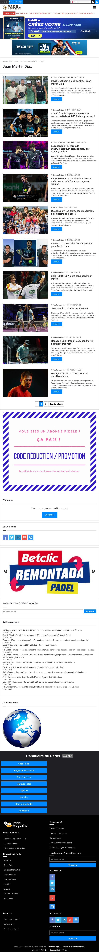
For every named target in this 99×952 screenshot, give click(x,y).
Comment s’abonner (58, 833)
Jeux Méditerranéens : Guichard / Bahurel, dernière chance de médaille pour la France (39, 662)
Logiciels (7, 884)
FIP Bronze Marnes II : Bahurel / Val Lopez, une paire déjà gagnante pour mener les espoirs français (55, 13)
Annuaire (36, 950)
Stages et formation (12, 870)
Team (65, 950)
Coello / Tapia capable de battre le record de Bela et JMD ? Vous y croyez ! (73, 115)
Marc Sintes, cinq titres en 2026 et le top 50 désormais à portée (30, 645)
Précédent (6, 571)
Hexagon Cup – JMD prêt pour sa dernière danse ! (69, 375)
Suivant (93, 571)
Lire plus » (56, 99)
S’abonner (49, 514)
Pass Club (44, 950)
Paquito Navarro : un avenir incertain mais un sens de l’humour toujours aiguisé (71, 181)
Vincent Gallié (58, 207)
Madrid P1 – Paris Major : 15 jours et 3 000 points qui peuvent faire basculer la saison (38, 682)
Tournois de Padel (11, 919)
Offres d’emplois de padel (61, 843)
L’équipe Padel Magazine (14, 848)
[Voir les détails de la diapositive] (49, 572)
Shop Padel (8, 865)
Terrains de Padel (11, 929)
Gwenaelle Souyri (59, 110)
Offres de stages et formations (63, 847)
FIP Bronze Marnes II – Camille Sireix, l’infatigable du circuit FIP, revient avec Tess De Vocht (41, 687)
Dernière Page (56, 404)
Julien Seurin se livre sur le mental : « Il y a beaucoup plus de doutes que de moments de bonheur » (45, 672)
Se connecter (55, 838)
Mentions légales (54, 947)
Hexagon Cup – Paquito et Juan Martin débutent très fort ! (72, 342)
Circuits (7, 889)
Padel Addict (9, 924)
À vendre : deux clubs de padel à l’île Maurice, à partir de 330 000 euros (33, 677)
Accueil (7, 61)
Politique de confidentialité (74, 947)
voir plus (67, 756)
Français (76, 2)
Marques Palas (10, 879)
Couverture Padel (11, 894)
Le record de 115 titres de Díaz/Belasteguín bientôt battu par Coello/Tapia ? (70, 149)
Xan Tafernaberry (59, 272)
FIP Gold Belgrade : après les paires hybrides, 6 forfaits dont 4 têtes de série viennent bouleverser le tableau (48, 650)
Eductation (8, 898)
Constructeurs (10, 874)
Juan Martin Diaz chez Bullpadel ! (69, 308)
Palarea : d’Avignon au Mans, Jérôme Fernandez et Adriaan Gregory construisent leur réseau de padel (45, 640)
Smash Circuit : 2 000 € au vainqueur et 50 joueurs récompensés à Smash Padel (37, 635)
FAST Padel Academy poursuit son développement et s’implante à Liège (33, 667)
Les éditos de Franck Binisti (15, 839)
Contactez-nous (10, 843)
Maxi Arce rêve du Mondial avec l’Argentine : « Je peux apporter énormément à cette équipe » (42, 630)
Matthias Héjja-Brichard (61, 77)
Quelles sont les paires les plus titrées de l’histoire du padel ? (72, 212)
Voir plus (7, 860)
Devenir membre (16, 2)
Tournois (4, 2)
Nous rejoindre (55, 950)
